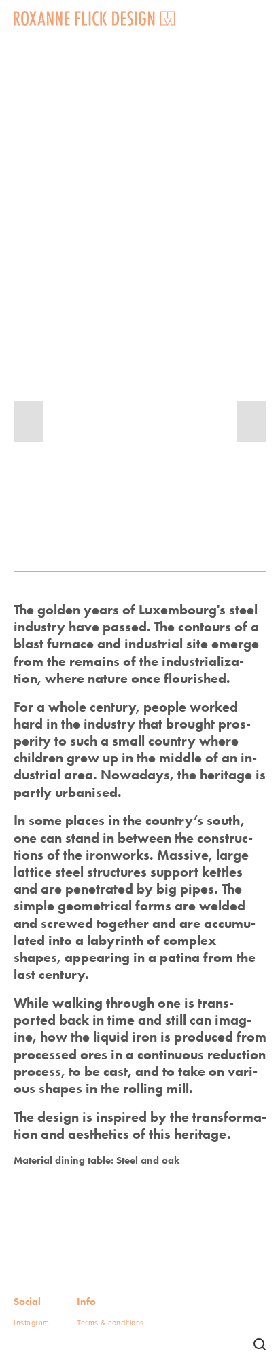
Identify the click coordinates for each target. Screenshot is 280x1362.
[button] (28, 421)
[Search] (259, 1344)
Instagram (32, 1322)
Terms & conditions (110, 1322)
